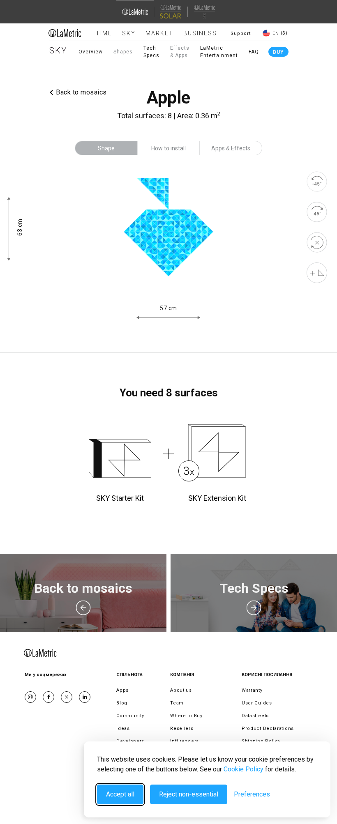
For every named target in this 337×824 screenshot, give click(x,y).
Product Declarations (268, 728)
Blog (121, 703)
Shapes (123, 52)
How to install (168, 148)
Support (241, 33)
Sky (129, 33)
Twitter (66, 697)
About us (181, 690)
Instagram (30, 697)
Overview (90, 52)
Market (159, 33)
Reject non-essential (188, 794)
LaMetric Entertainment (219, 51)
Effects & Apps (179, 51)
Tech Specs (151, 51)
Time (104, 33)
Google (84, 697)
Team (177, 703)
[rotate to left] (317, 181)
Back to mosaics (81, 92)
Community (130, 715)
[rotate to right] (317, 212)
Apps (122, 690)
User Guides (257, 703)
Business (200, 33)
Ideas (123, 728)
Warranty (252, 690)
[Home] (64, 33)
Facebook (48, 697)
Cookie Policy (243, 769)
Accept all (120, 794)
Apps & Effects (230, 148)
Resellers (181, 728)
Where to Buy (186, 715)
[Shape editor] (317, 272)
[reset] (317, 242)
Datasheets (255, 715)
